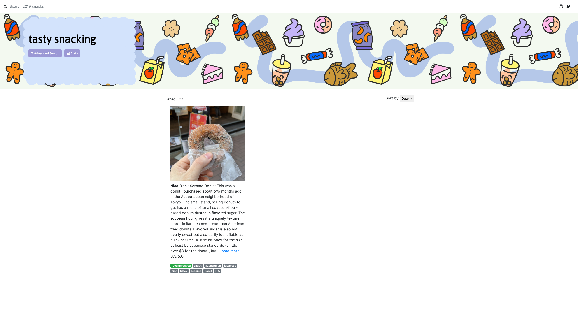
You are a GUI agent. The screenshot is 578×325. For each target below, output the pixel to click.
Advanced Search (46, 53)
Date (406, 98)
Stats (74, 53)
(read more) (230, 250)
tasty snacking (62, 39)
